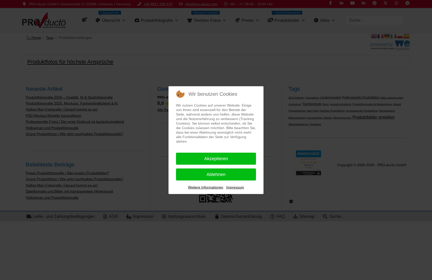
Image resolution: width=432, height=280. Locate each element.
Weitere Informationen (205, 187)
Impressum (235, 187)
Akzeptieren (216, 158)
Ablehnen (216, 174)
